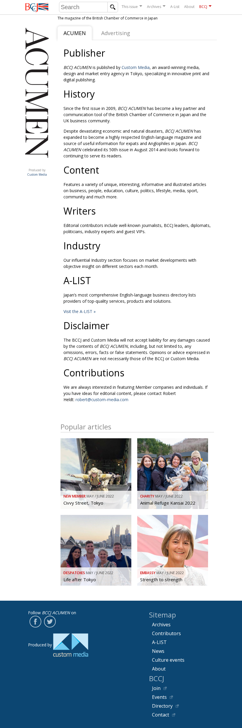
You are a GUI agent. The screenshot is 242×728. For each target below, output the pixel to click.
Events (159, 697)
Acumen (37, 164)
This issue (130, 6)
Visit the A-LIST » (79, 311)
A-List (174, 6)
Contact (160, 714)
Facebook (35, 621)
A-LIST (159, 642)
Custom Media (136, 67)
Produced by (37, 172)
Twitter (50, 621)
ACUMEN (74, 33)
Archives (154, 6)
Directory (162, 706)
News (158, 651)
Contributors (166, 633)
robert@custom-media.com (102, 399)
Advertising (115, 33)
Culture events (168, 660)
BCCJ (203, 6)
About (189, 6)
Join (156, 688)
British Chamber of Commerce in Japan (37, 7)
